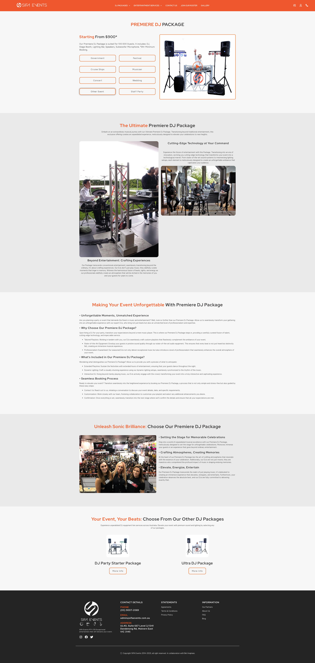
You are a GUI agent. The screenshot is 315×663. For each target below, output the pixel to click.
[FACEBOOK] (86, 637)
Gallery (205, 5)
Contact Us (171, 5)
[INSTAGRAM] (80, 637)
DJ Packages (121, 5)
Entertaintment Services (146, 5)
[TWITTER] (91, 637)
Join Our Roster (189, 5)
